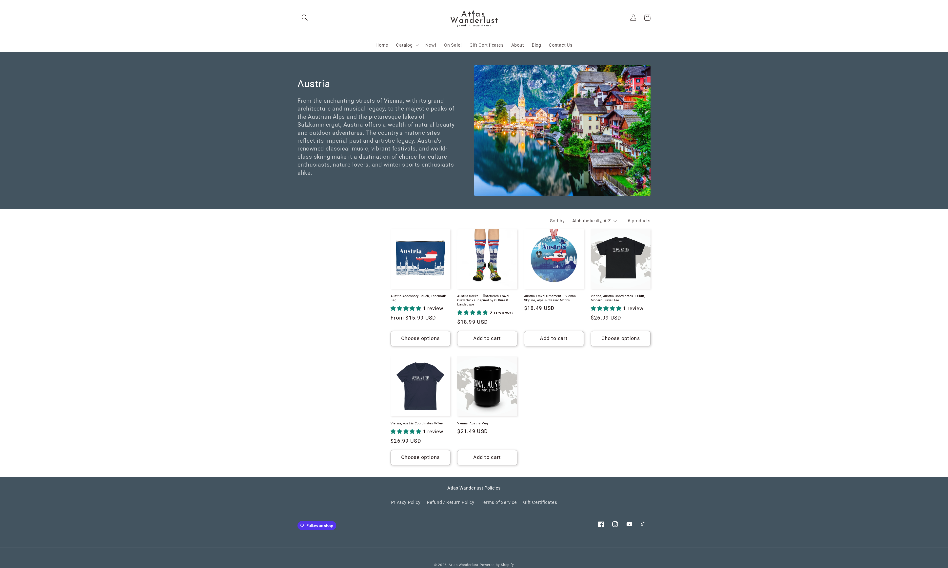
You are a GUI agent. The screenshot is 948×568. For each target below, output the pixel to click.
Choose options (420, 338)
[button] (304, 18)
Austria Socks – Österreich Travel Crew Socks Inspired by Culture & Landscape (483, 300)
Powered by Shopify (497, 565)
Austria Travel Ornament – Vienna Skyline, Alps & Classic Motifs (550, 298)
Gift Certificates (540, 502)
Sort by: (558, 220)
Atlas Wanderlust (463, 565)
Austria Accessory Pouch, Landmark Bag (418, 298)
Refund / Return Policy (450, 502)
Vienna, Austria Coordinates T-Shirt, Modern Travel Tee (618, 298)
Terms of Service (499, 502)
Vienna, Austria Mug (472, 423)
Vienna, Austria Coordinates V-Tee (417, 423)
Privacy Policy (406, 502)
